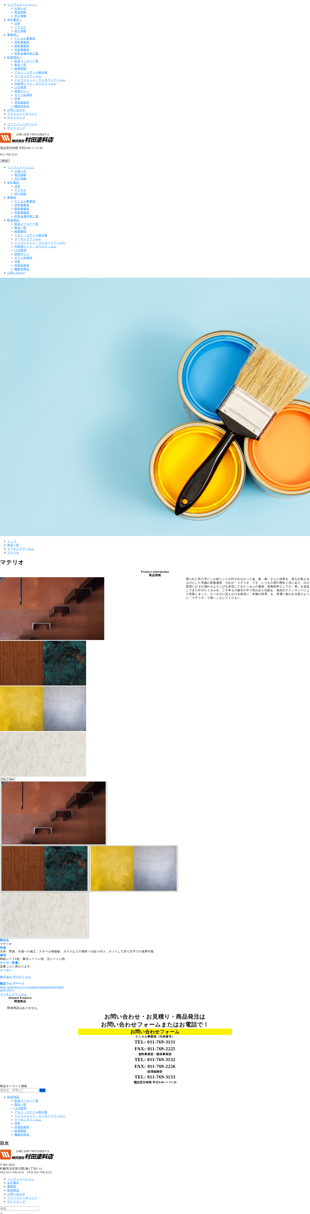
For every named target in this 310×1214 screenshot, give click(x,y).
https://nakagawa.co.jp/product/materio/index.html (32, 987)
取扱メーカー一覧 (26, 61)
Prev (3, 779)
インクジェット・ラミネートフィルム (40, 79)
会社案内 (13, 19)
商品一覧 (20, 64)
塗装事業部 (21, 49)
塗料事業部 (21, 42)
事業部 (11, 34)
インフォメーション (20, 4)
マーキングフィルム (27, 76)
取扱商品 (13, 57)
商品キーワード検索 (13, 1086)
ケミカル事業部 (25, 38)
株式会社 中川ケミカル (15, 976)
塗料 (17, 98)
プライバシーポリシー (22, 113)
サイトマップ (16, 117)
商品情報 (20, 12)
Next (11, 779)
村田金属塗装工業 (26, 53)
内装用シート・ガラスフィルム (35, 83)
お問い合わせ (16, 110)
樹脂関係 (20, 68)
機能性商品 (21, 106)
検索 (42, 1090)
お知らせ (20, 8)
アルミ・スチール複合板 (31, 72)
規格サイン (21, 91)
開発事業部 (21, 46)
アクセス (20, 27)
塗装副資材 (21, 102)
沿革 (17, 23)
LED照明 (20, 87)
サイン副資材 (23, 94)
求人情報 (20, 15)
